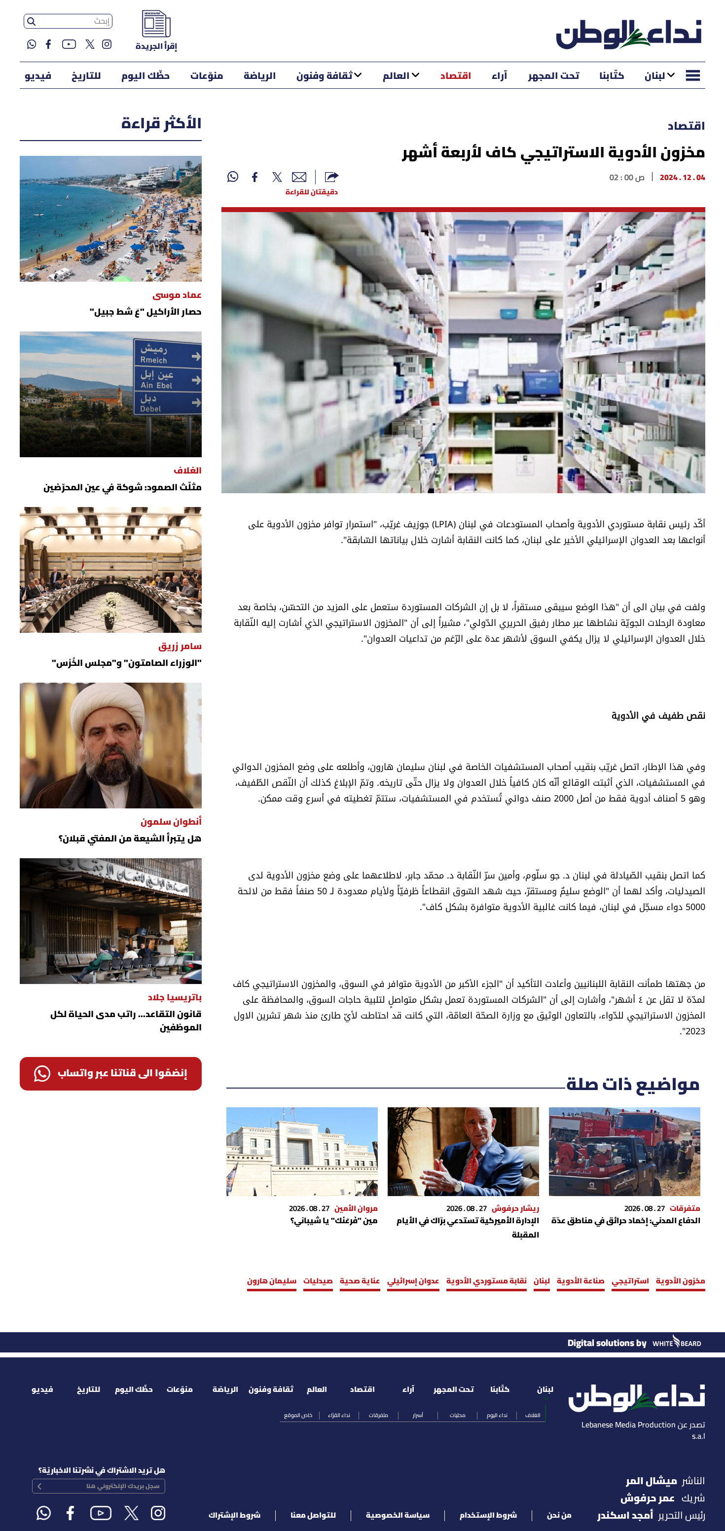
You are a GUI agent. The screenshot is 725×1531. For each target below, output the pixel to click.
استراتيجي (630, 1281)
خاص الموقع (298, 1416)
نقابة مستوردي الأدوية (486, 1281)
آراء (500, 76)
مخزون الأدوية (680, 1281)
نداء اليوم (497, 1416)
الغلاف (533, 1416)
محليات (458, 1416)
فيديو (38, 76)
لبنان (655, 76)
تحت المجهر (553, 76)
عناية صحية (360, 1281)
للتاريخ (86, 76)
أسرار (418, 1416)
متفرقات (378, 1416)
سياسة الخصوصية (398, 1515)
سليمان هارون (271, 1281)
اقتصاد (455, 76)
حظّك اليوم (145, 76)
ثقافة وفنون (324, 76)
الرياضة (260, 76)
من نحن (559, 1515)
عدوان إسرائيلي (413, 1281)
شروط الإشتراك (234, 1515)
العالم (396, 76)
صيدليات (318, 1281)
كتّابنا (611, 76)
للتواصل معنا (313, 1515)
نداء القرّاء (339, 1416)
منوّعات (206, 76)
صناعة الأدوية (581, 1281)
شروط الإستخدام (488, 1515)
